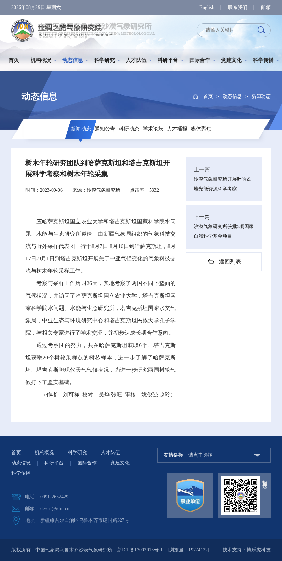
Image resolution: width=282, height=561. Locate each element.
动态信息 (72, 60)
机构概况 (41, 60)
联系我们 (237, 7)
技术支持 (232, 549)
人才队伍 (136, 60)
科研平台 (168, 60)
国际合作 (199, 60)
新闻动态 (261, 96)
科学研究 (104, 60)
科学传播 (263, 60)
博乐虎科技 (259, 549)
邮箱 (266, 7)
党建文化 (231, 60)
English (206, 7)
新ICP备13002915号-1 (140, 549)
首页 (14, 60)
